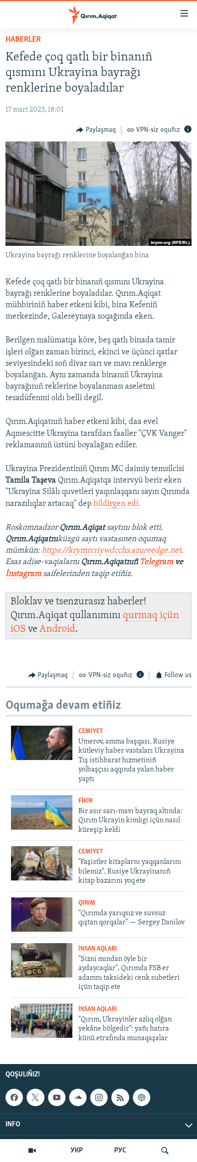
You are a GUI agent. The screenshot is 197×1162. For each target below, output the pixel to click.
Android (57, 629)
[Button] (96, 130)
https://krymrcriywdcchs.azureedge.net (111, 551)
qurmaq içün (151, 615)
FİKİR (85, 801)
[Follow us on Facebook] (14, 1097)
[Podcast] (141, 1097)
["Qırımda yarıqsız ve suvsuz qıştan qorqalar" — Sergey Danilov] (41, 914)
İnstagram (24, 574)
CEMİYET (90, 731)
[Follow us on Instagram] (99, 1097)
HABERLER (23, 40)
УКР (77, 1150)
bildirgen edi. (117, 504)
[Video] (32, 1150)
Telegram (156, 562)
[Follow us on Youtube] (57, 1097)
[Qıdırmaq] (165, 1150)
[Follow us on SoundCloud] (78, 1097)
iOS (18, 629)
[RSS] (120, 1097)
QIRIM (86, 903)
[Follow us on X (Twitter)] (35, 1097)
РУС (120, 1150)
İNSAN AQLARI (97, 948)
